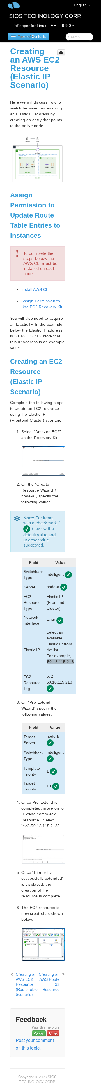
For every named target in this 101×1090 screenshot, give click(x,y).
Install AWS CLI (35, 289)
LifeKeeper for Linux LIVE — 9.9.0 (41, 25)
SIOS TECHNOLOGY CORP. (45, 16)
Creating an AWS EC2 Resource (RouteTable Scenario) (27, 984)
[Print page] (61, 52)
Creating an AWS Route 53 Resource (49, 982)
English (81, 5)
